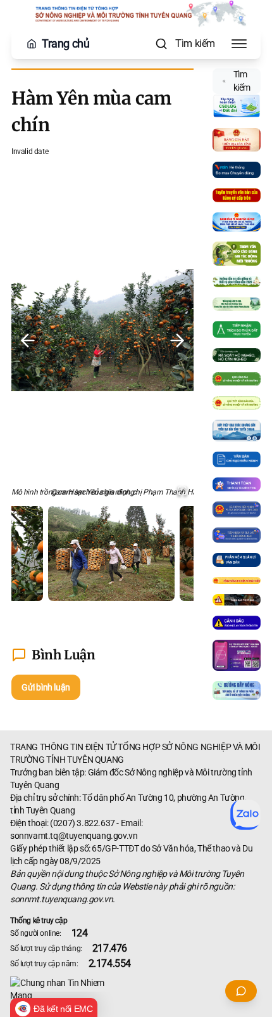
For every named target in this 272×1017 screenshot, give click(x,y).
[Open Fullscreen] (182, 490)
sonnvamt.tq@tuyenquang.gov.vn (73, 836)
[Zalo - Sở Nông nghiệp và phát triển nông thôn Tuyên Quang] (245, 815)
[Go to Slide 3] (163, 553)
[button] (102, 340)
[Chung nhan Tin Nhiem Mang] (136, 989)
